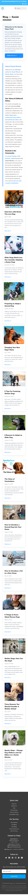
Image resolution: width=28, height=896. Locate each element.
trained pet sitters (13, 120)
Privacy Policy (14, 810)
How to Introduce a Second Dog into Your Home (13, 527)
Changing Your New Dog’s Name (12, 348)
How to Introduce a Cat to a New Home (14, 572)
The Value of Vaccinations (10, 480)
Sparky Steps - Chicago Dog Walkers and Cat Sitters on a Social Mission (14, 753)
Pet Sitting (14, 826)
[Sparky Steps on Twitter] (6, 858)
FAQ (14, 808)
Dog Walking (14, 822)
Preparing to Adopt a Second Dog (13, 305)
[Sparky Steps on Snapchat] (19, 858)
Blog (5, 17)
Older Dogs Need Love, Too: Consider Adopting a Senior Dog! (14, 259)
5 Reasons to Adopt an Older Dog (13, 436)
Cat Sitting (14, 824)
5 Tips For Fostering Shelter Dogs (12, 392)
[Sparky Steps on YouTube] (22, 858)
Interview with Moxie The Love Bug (13, 213)
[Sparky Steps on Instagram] (15, 858)
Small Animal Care (14, 829)
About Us (14, 804)
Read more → (8, 231)
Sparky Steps (9, 74)
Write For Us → (12, 55)
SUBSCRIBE (14, 876)
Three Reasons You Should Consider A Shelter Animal (12, 706)
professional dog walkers (13, 117)
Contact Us (14, 806)
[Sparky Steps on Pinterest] (12, 858)
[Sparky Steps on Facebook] (9, 858)
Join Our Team (14, 831)
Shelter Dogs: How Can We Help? (14, 659)
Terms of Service (14, 812)
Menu (25, 4)
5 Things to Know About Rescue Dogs (12, 616)
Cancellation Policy (14, 814)
